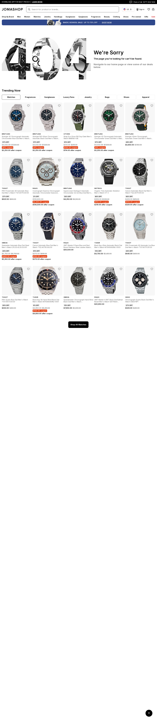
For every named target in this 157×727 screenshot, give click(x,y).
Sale (153, 17)
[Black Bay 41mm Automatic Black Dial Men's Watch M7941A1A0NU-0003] (121, 214)
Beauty (107, 17)
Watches (37, 17)
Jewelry (47, 17)
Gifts (146, 17)
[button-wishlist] (148, 9)
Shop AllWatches (78, 324)
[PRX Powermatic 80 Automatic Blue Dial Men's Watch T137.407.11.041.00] (28, 160)
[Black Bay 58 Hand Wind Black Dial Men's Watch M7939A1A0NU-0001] (59, 269)
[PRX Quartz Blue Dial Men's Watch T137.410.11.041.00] (28, 269)
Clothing (116, 17)
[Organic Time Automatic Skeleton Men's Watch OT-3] (121, 160)
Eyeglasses (83, 17)
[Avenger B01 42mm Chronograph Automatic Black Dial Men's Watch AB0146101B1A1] (59, 105)
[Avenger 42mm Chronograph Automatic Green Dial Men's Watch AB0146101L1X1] (152, 105)
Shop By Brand (8, 17)
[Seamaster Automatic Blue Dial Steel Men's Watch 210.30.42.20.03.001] (28, 214)
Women (27, 17)
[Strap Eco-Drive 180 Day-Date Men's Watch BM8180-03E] (90, 105)
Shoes (125, 17)
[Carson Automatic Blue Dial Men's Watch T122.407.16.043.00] (59, 214)
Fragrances (96, 17)
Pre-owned (136, 17)
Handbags (58, 17)
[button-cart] (153, 9)
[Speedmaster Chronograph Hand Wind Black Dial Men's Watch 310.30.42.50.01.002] (90, 269)
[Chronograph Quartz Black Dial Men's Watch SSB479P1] (152, 269)
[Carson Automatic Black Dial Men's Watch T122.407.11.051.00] (152, 160)
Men (19, 17)
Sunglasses (70, 17)
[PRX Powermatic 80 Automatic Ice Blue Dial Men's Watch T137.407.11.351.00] (152, 214)
